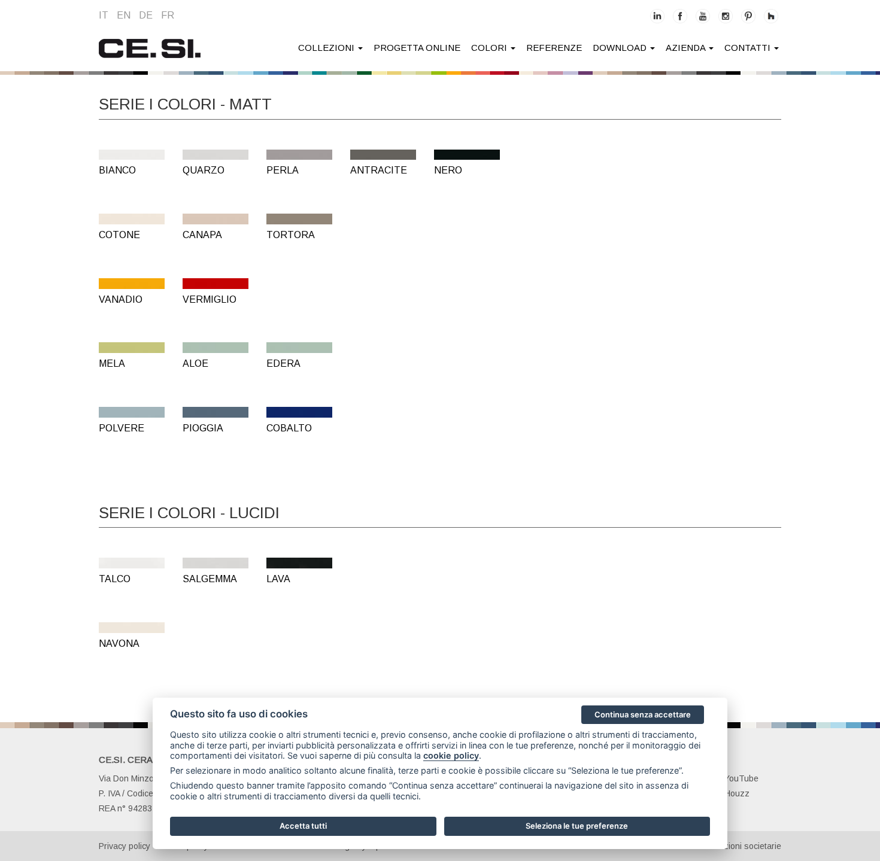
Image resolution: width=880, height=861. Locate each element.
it (103, 15)
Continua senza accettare (642, 714)
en (124, 15)
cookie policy (451, 755)
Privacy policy (124, 846)
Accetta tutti (303, 825)
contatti (748, 47)
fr (167, 15)
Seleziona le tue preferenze (577, 825)
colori (490, 47)
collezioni (327, 47)
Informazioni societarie (738, 846)
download (621, 47)
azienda (687, 47)
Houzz (736, 793)
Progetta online (417, 47)
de (146, 15)
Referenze (554, 47)
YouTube (741, 778)
